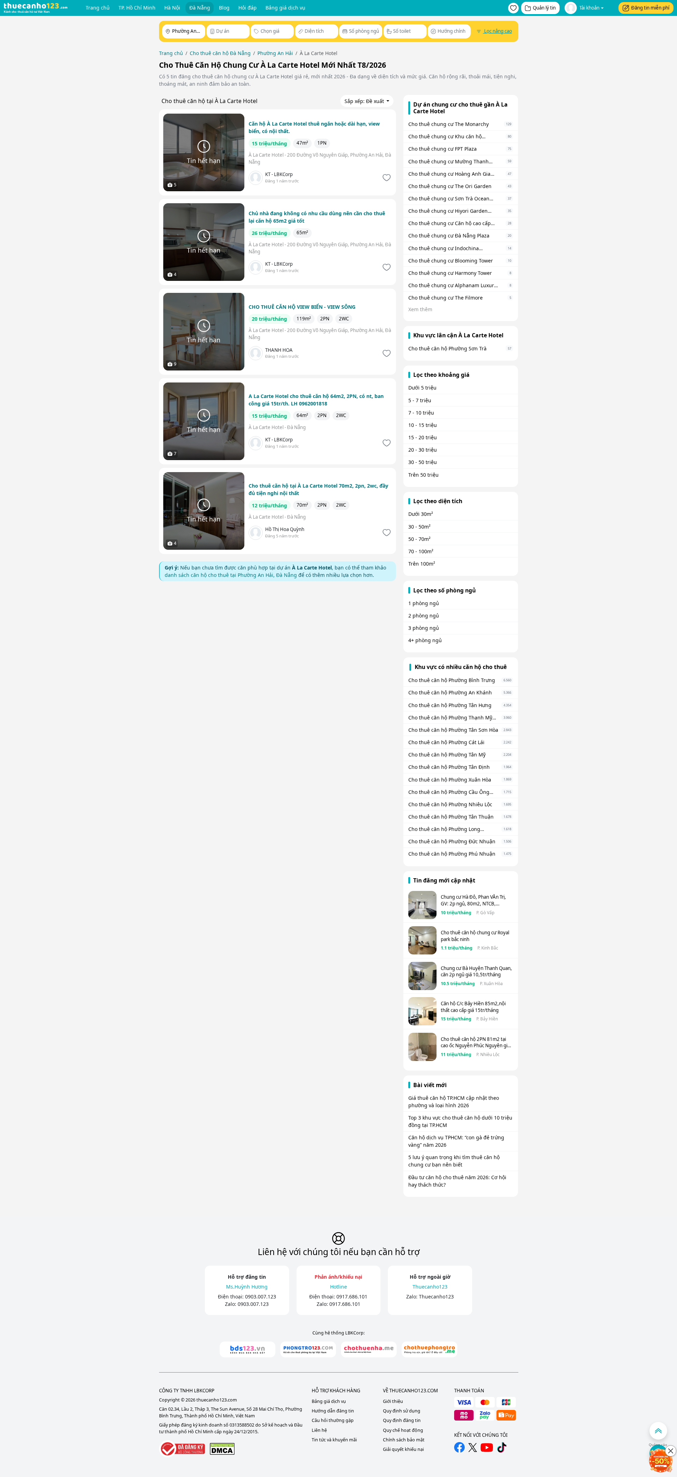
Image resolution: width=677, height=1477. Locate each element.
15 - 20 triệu (422, 437)
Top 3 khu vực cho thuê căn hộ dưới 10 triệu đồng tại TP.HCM (460, 1121)
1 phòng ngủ (423, 603)
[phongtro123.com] (308, 1349)
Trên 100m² (421, 563)
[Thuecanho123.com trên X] (472, 1447)
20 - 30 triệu (422, 449)
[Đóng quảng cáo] (670, 1451)
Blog (224, 7)
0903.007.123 (260, 1296)
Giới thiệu (393, 1401)
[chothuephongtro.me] (429, 1349)
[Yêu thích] (386, 177)
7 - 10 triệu (421, 412)
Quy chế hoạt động (403, 1430)
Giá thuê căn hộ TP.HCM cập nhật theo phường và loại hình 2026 (453, 1102)
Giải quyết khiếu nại (403, 1449)
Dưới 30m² (420, 514)
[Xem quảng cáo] (661, 1461)
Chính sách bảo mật (404, 1440)
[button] (513, 8)
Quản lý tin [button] (544, 8)
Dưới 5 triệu (422, 387)
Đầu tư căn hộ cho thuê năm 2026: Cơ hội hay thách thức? (457, 1181)
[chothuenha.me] (369, 1349)
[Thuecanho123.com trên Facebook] (459, 1447)
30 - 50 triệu (422, 462)
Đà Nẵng (199, 7)
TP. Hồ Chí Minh (136, 7)
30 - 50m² (419, 526)
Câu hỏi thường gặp (333, 1420)
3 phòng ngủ (423, 628)
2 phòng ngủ (423, 615)
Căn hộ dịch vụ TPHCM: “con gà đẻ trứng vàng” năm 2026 (456, 1141)
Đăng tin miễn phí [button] (650, 8)
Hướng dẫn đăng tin (333, 1411)
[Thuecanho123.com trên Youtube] (487, 1447)
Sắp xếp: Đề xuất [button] (364, 101)
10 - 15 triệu (422, 425)
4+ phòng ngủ (425, 640)
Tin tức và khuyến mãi (334, 1440)
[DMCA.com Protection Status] (222, 1448)
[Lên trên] (658, 1431)
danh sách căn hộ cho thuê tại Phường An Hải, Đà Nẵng (231, 575)
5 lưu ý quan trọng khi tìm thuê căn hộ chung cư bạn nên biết (454, 1161)
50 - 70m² (419, 539)
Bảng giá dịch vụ (285, 7)
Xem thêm (420, 309)
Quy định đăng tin (402, 1420)
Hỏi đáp (247, 7)
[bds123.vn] (247, 1349)
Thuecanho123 (436, 1296)
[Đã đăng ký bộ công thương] (182, 1449)
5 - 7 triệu (419, 400)
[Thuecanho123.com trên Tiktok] (501, 1447)
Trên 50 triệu (423, 474)
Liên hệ (319, 1430)
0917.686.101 (351, 1296)
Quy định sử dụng (401, 1411)
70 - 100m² (420, 551)
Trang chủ (98, 7)
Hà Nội (172, 7)
